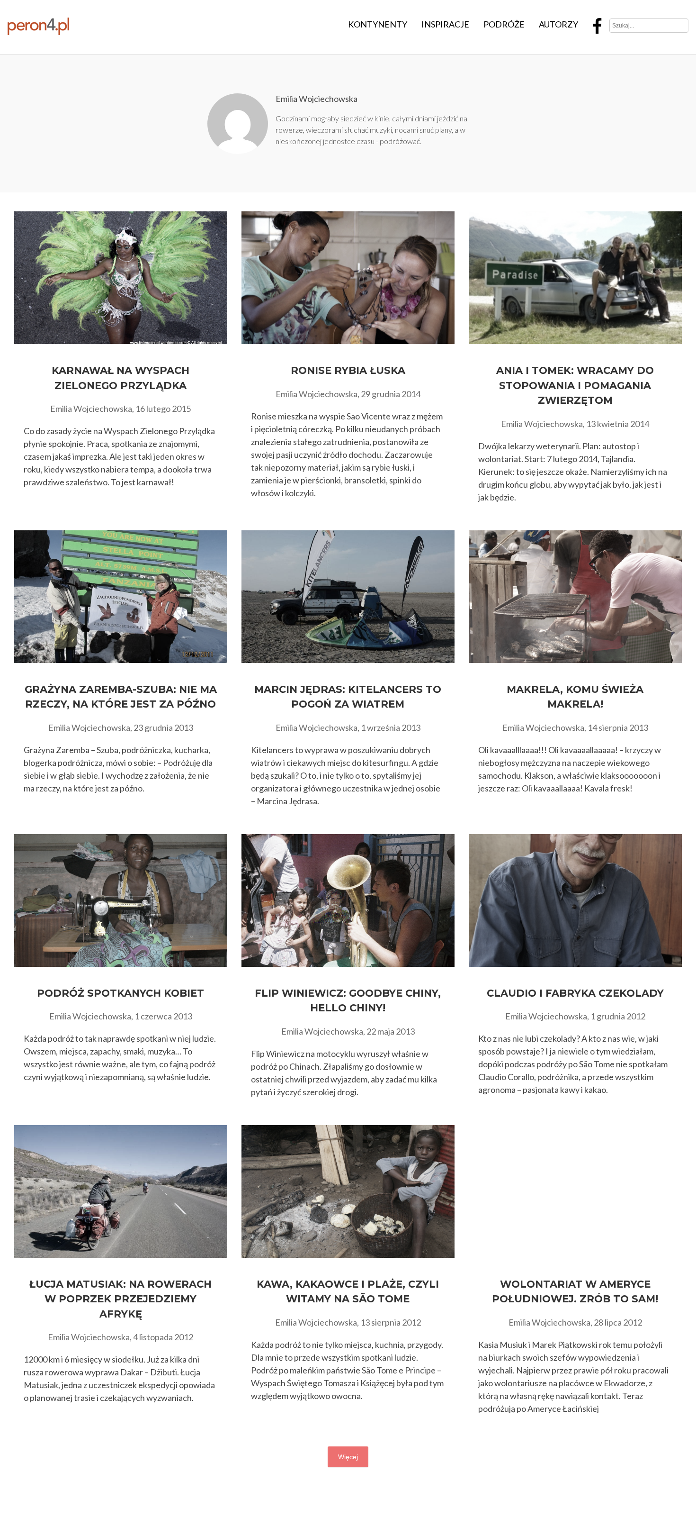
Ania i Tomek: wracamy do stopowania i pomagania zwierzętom (575, 385)
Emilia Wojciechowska (316, 98)
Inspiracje (445, 24)
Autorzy (558, 24)
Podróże (504, 24)
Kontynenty (377, 24)
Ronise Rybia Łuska (348, 370)
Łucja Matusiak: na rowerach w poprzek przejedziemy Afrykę (120, 1299)
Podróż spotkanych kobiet (120, 993)
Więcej (348, 1457)
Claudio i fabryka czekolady (575, 993)
